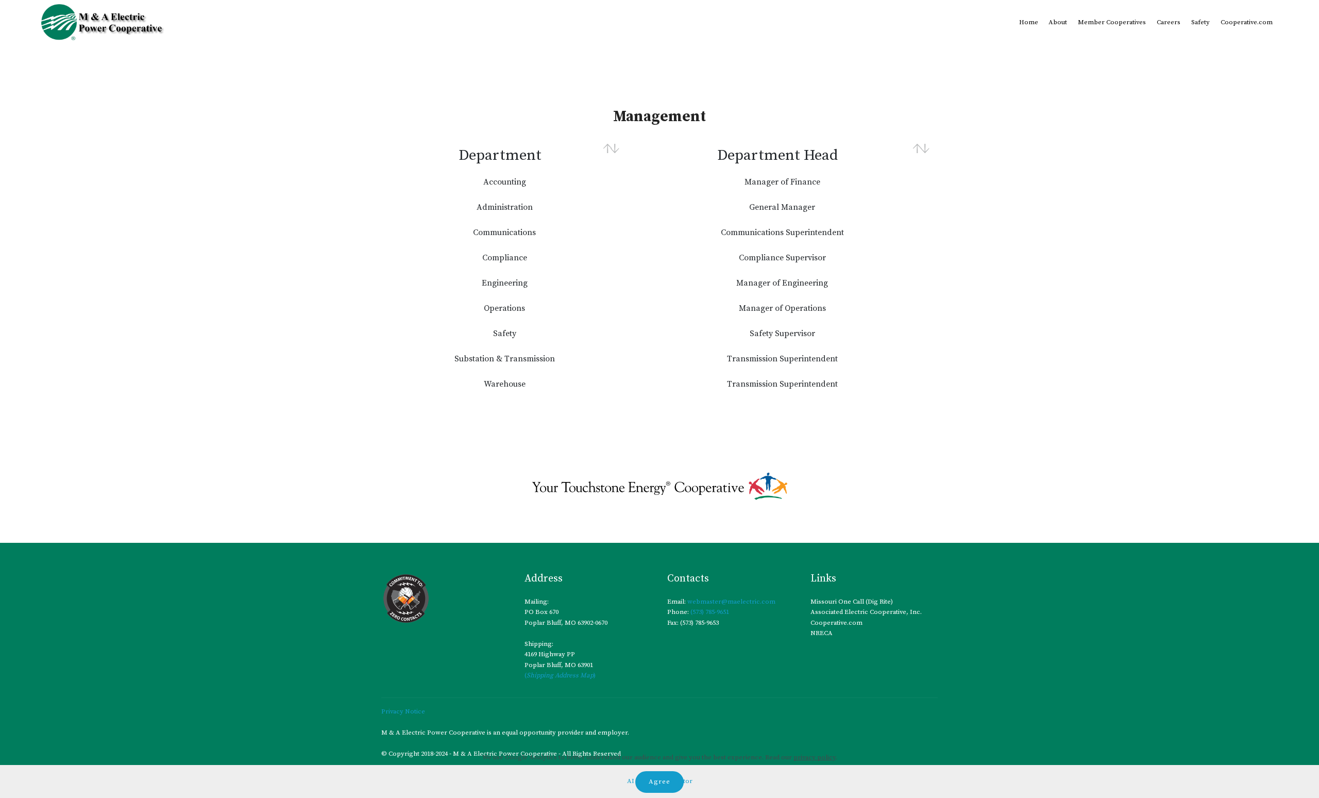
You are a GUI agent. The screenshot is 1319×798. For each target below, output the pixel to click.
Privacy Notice (403, 711)
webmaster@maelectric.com (731, 601)
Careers (1168, 22)
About (1058, 22)
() (560, 675)
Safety (1200, 22)
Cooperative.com (1247, 22)
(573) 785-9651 (709, 612)
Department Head (777, 155)
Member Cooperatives (1112, 22)
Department (500, 155)
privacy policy (814, 757)
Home (1028, 22)
